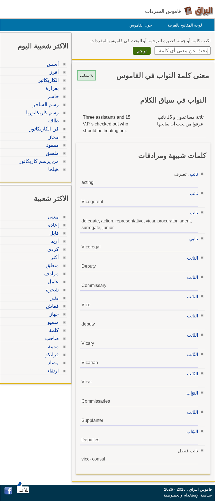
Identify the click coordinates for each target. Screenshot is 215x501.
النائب (192, 258)
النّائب (192, 335)
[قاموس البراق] (199, 11)
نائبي (193, 238)
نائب (194, 174)
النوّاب (192, 393)
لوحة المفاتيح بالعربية (184, 25)
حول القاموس (140, 25)
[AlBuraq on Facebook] (8, 493)
